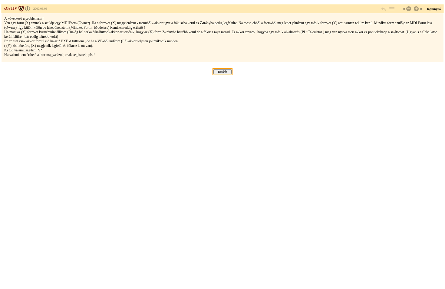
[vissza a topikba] (391, 8)
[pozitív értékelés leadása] (416, 8)
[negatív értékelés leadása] (408, 8)
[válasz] (384, 8)
